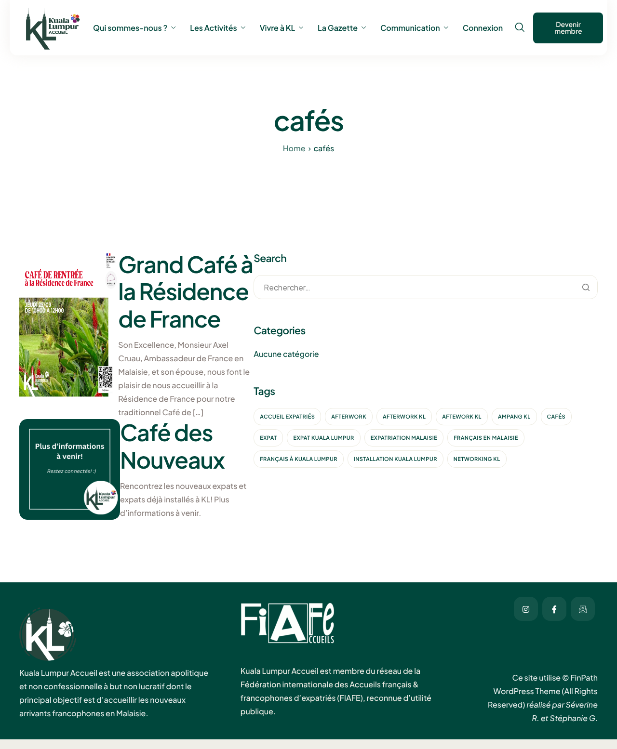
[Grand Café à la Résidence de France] (68, 327)
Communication (410, 28)
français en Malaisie (486, 438)
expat (268, 438)
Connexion (483, 28)
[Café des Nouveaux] (69, 469)
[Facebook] (554, 609)
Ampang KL (514, 417)
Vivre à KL (277, 28)
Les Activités (213, 28)
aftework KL (462, 417)
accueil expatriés (287, 417)
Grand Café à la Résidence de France (185, 291)
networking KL (477, 459)
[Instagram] (526, 609)
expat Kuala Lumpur (323, 438)
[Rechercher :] (426, 288)
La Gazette (338, 28)
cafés (556, 417)
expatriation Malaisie (404, 438)
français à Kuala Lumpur (298, 459)
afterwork (348, 417)
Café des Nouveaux (172, 445)
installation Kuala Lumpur (395, 459)
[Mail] (583, 609)
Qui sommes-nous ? (130, 28)
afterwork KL (404, 417)
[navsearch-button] (519, 27)
